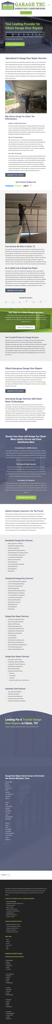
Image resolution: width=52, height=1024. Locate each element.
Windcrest (7, 839)
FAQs (7, 948)
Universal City (8, 835)
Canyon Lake (8, 788)
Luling (6, 815)
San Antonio (8, 829)
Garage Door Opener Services (12, 928)
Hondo (7, 802)
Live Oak (7, 812)
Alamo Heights (9, 782)
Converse (7, 792)
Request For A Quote (15, 175)
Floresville (7, 796)
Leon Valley (8, 810)
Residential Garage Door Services (13, 924)
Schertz (7, 823)
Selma (6, 827)
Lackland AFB (8, 806)
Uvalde (7, 837)
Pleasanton (8, 819)
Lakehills (7, 808)
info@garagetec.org (10, 912)
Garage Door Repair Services (12, 931)
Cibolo (6, 790)
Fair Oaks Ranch (9, 794)
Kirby (6, 804)
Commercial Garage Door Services (13, 926)
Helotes (7, 798)
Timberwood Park (9, 833)
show (8, 874)
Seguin (7, 825)
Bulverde (7, 786)
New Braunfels (9, 817)
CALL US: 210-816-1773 (14, 44)
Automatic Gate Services (11, 930)
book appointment (26, 12)
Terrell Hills (8, 831)
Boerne (7, 784)
